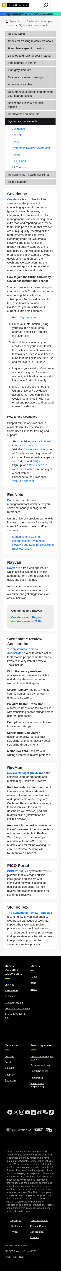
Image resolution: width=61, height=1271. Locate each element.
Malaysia (9, 1067)
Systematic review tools (22, 121)
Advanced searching (20, 84)
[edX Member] (50, 1130)
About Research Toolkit (17, 1008)
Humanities (36, 1077)
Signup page (28, 317)
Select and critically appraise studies (26, 104)
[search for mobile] (46, 5)
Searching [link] (15, 21)
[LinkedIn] (33, 1112)
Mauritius (10, 1074)
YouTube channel (23, 481)
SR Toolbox (19, 167)
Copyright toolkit (14, 1003)
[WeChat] (45, 1112)
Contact (34, 1237)
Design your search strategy (25, 77)
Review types (16, 33)
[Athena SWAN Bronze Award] (12, 1130)
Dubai (8, 1062)
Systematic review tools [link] (33, 25)
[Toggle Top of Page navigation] (54, 5)
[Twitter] (15, 1112)
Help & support (17, 181)
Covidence (18, 128)
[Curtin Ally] (26, 1129)
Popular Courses (39, 1226)
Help (33, 982)
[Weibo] (39, 1112)
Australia (9, 1056)
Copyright (15, 1220)
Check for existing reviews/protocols (30, 41)
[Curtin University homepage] (15, 5)
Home (33, 976)
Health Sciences (39, 1071)
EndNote (17, 135)
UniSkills (9, 984)
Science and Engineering (37, 1085)
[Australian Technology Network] (40, 1130)
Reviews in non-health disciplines (28, 174)
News (33, 989)
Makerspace (11, 990)
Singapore (10, 1080)
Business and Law (40, 1065)
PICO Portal (19, 161)
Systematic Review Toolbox (31, 912)
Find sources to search (22, 62)
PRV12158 (18, 1256)
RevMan (17, 154)
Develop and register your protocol (29, 55)
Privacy (14, 1231)
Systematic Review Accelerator (31, 148)
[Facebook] (9, 1112)
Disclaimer (16, 1226)
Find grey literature (19, 70)
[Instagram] (21, 1112)
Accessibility (37, 1231)
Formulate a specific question (26, 48)
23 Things (10, 996)
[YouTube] (27, 1112)
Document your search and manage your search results (30, 93)
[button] (7, 21)
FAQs (36, 461)
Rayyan (16, 141)
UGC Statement (39, 1220)
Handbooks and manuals (23, 114)
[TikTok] (51, 1112)
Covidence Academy (36, 449)
